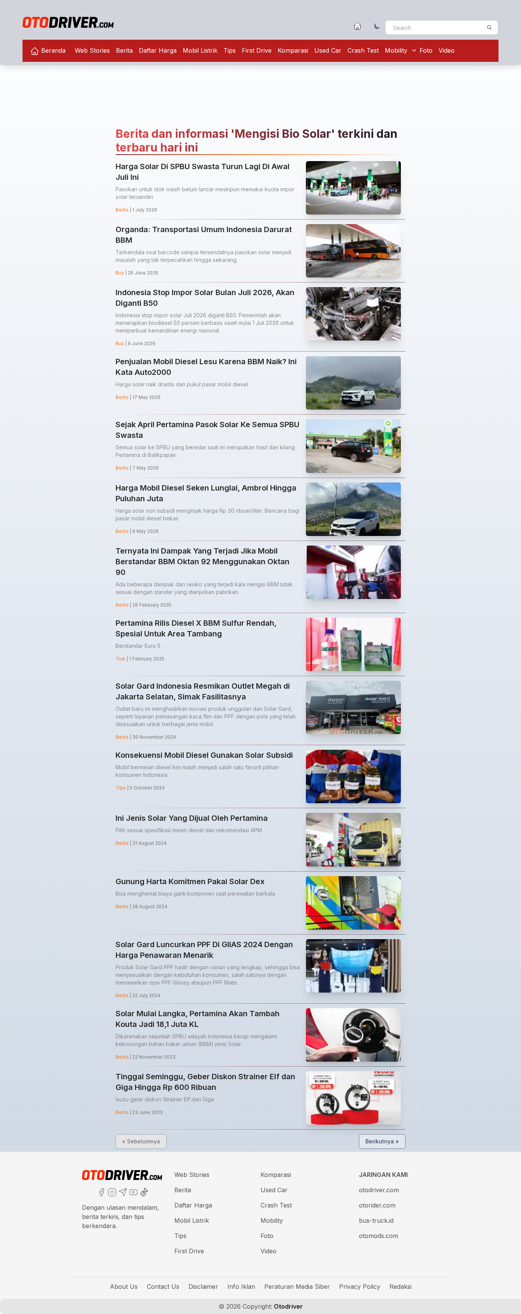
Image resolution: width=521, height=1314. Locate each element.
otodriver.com (379, 1190)
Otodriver (287, 1306)
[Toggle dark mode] (377, 26)
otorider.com (377, 1205)
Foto (426, 50)
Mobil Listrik (200, 50)
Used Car (327, 50)
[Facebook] (100, 1191)
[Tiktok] (143, 1191)
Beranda (52, 50)
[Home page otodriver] (357, 26)
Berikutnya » (382, 1141)
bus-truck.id (376, 1220)
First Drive (257, 50)
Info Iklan (241, 1286)
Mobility (396, 50)
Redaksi (400, 1286)
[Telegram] (122, 1191)
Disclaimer (203, 1286)
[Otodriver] (68, 22)
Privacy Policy (359, 1286)
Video (447, 50)
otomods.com (378, 1236)
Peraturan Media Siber (297, 1286)
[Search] (489, 27)
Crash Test (363, 50)
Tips (230, 50)
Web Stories (92, 50)
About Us (124, 1286)
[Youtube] (132, 1191)
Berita (124, 50)
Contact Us (163, 1286)
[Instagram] (111, 1191)
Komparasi (293, 50)
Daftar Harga (158, 50)
